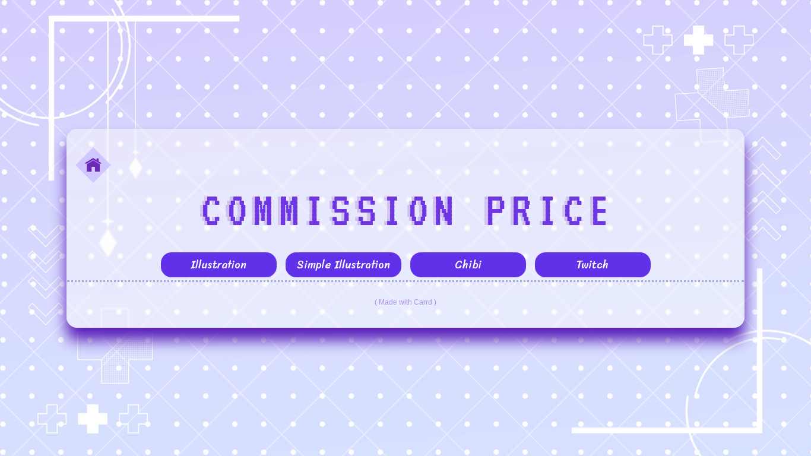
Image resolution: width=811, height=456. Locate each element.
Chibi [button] (468, 264)
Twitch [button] (592, 264)
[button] (93, 165)
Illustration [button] (218, 264)
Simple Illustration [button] (343, 264)
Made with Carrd (405, 302)
